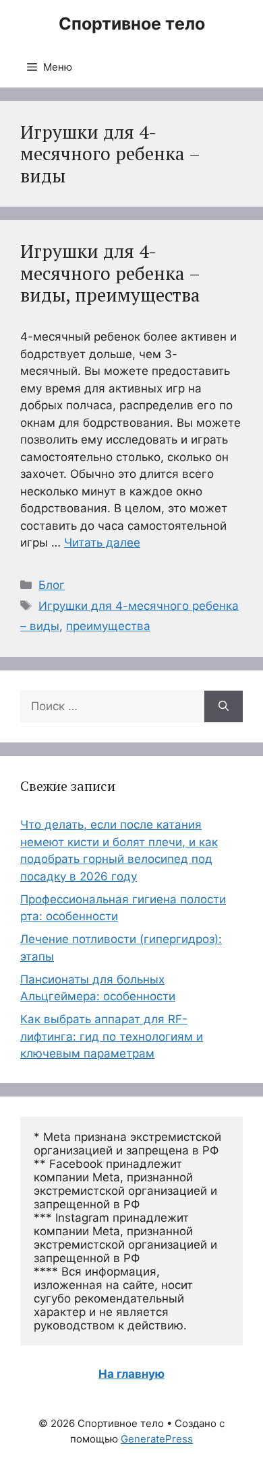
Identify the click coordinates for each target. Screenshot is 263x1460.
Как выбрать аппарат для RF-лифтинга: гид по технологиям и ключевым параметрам (111, 1036)
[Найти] (223, 707)
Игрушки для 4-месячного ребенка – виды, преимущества (110, 273)
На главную (131, 1374)
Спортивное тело (132, 23)
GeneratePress (157, 1438)
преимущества (108, 626)
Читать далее (102, 542)
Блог (51, 585)
